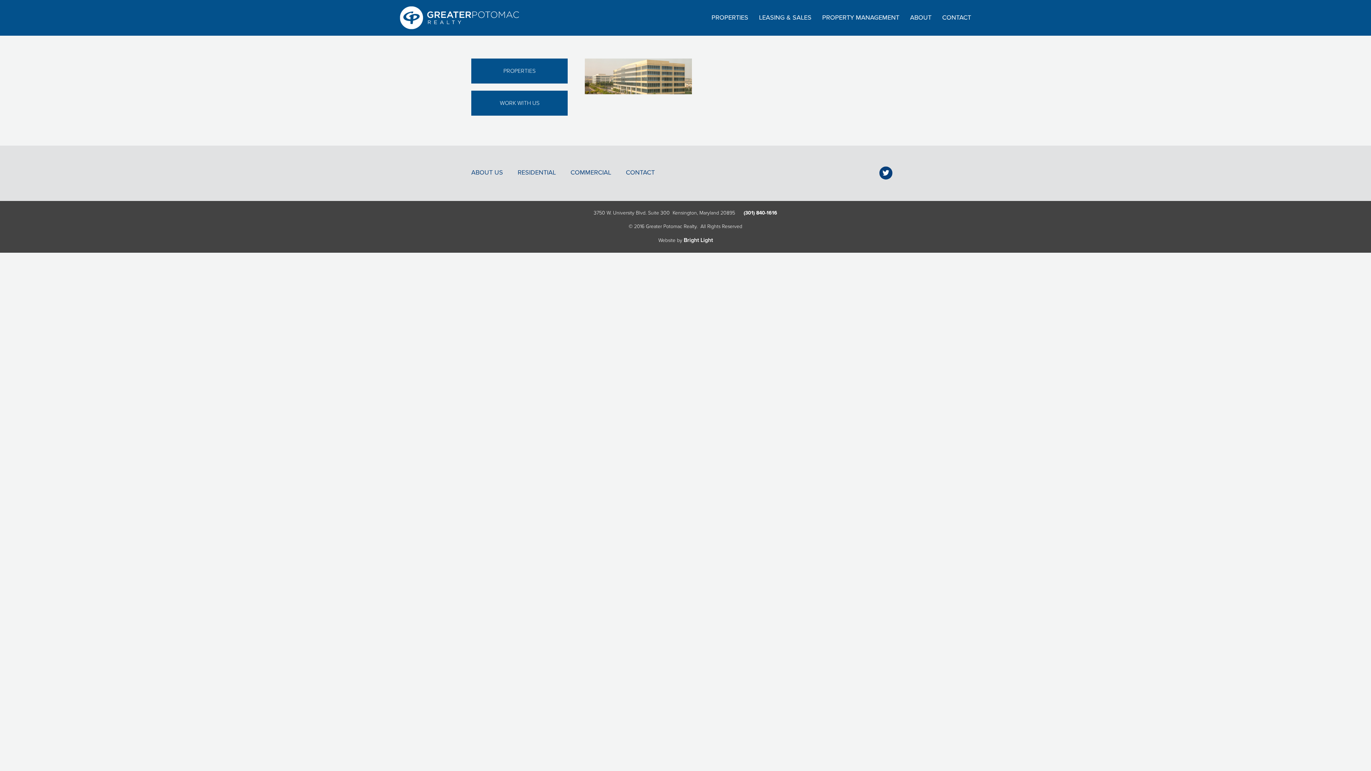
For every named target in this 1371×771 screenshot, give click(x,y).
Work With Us (519, 103)
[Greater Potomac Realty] (459, 18)
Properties (519, 71)
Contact (640, 172)
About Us (487, 172)
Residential (537, 172)
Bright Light (698, 240)
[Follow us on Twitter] (886, 172)
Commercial (591, 172)
